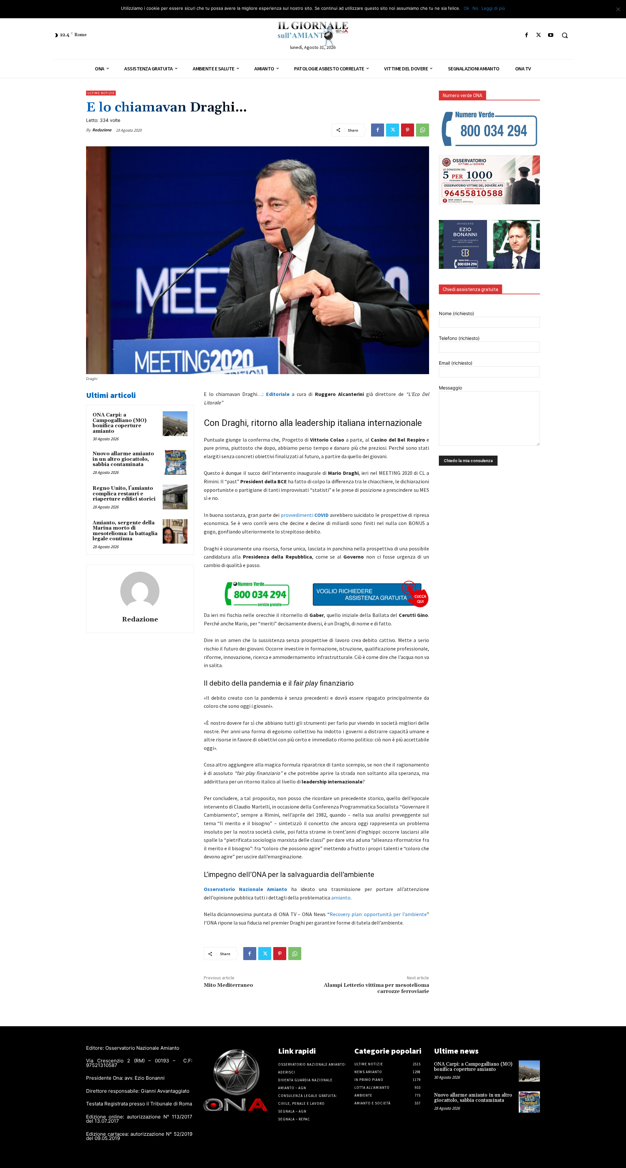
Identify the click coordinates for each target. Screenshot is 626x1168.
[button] (565, 35)
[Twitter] (538, 35)
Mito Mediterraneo (228, 985)
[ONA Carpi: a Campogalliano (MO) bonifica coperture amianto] (175, 423)
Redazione (102, 130)
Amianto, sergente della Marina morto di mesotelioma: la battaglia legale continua (125, 531)
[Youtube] (550, 35)
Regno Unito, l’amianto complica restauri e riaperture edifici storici (124, 493)
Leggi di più (493, 8)
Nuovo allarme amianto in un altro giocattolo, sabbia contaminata (123, 459)
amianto (340, 897)
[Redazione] (139, 591)
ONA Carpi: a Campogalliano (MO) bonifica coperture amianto (119, 423)
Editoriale (278, 394)
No (475, 8)
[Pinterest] (407, 130)
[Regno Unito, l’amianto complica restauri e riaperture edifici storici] (175, 497)
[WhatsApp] (422, 130)
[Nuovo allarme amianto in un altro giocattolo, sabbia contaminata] (175, 462)
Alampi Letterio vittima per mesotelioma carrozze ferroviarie (376, 988)
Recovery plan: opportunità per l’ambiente (378, 914)
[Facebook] (526, 35)
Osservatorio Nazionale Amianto (245, 889)
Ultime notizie (100, 93)
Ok (466, 8)
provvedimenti (305, 515)
